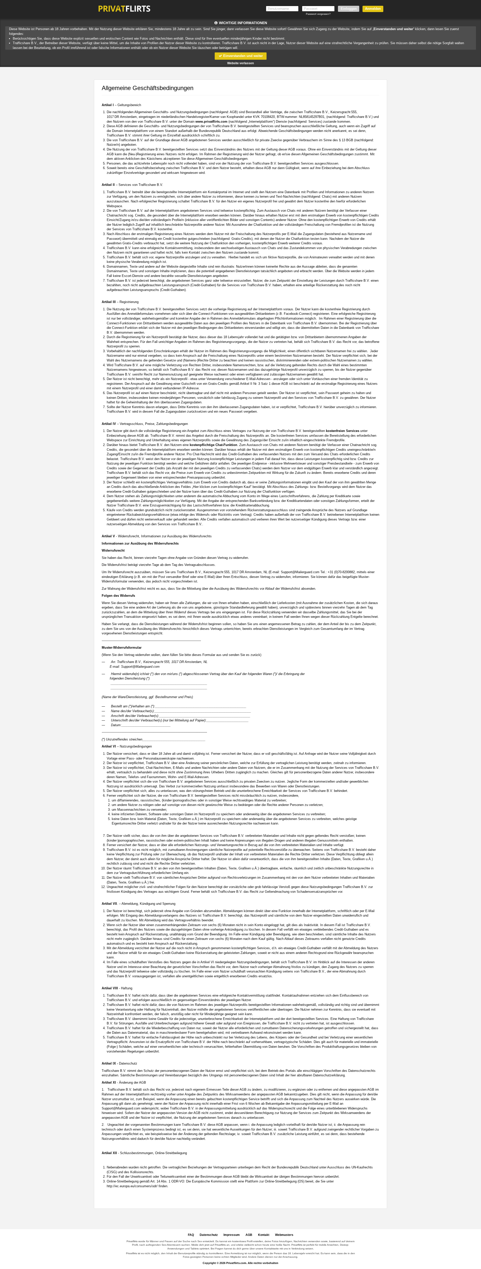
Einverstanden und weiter (242, 56)
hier (293, 1075)
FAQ (191, 1235)
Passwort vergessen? (318, 14)
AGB (249, 1235)
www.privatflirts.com (211, 121)
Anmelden (373, 9)
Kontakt (263, 1235)
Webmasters (284, 1235)
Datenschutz (209, 1235)
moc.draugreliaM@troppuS (300, 572)
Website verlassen (240, 63)
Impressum (231, 1235)
